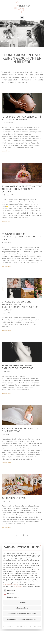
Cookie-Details (8, 626)
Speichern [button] (22, 602)
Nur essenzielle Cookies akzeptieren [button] (22, 613)
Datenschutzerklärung (10, 584)
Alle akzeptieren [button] (22, 608)
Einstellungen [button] (18, 586)
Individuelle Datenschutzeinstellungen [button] (22, 619)
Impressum (37, 626)
